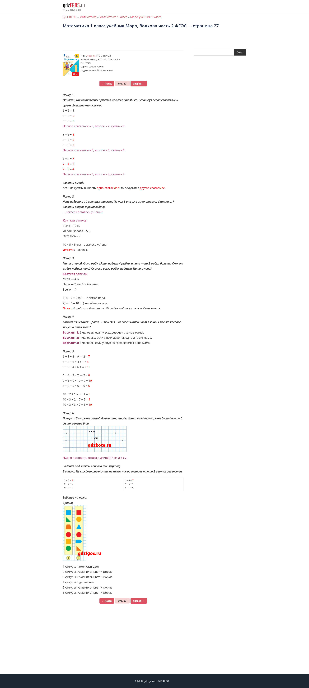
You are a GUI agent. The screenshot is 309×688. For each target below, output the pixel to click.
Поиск (240, 52)
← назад (107, 83)
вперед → (139, 83)
